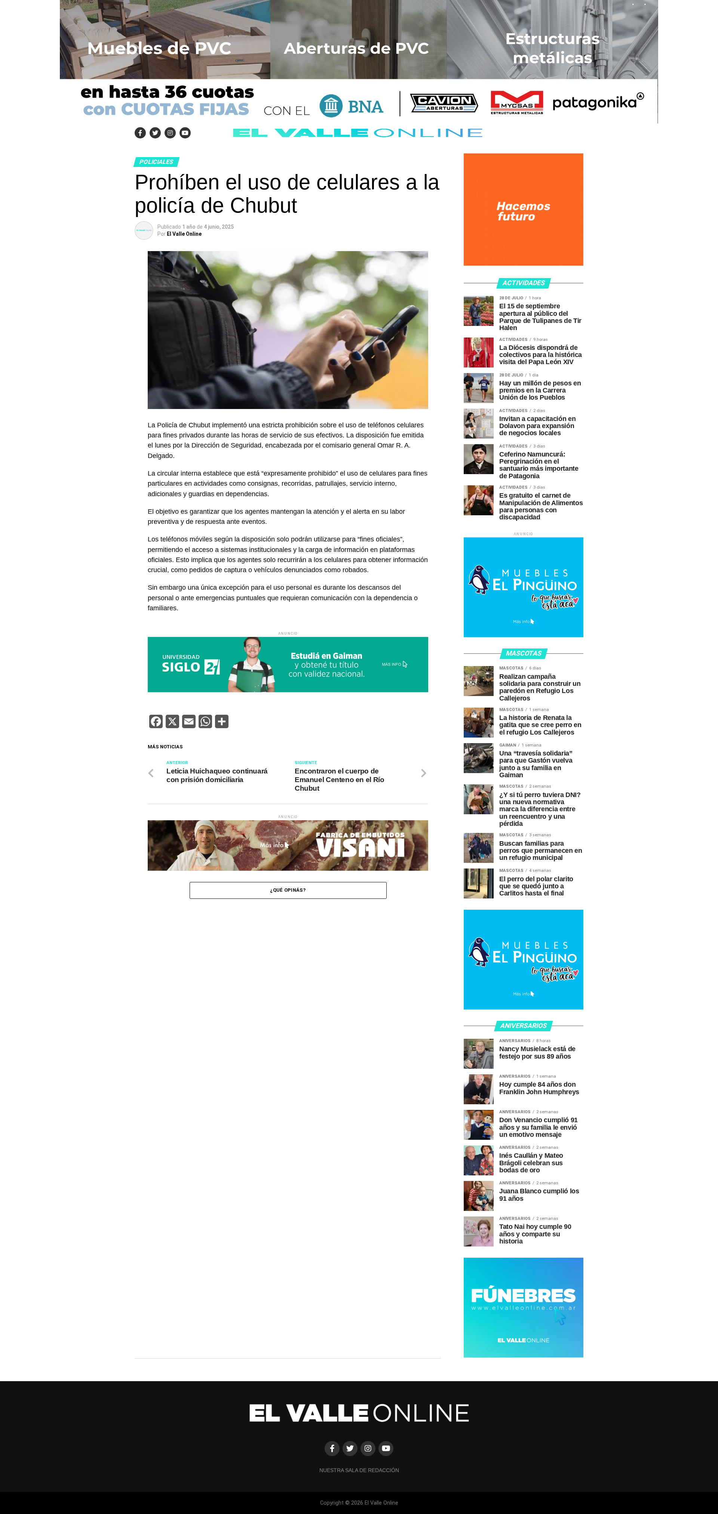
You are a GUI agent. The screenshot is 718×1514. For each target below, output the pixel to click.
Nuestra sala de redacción (359, 1470)
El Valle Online (184, 234)
